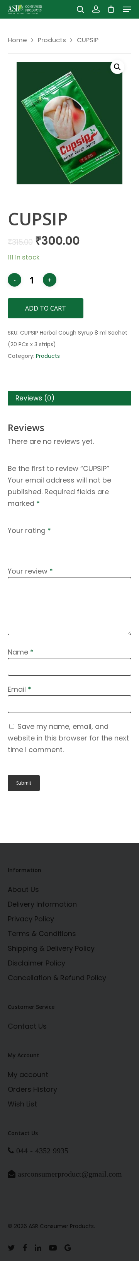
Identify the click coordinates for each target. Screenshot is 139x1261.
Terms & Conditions (42, 933)
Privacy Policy (31, 919)
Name (21, 652)
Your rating (29, 530)
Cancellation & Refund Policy (57, 978)
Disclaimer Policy (36, 963)
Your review (30, 571)
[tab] (69, 398)
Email (19, 689)
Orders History (32, 1089)
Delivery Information (42, 904)
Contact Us (27, 1026)
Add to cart (45, 308)
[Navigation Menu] (127, 9)
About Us (23, 889)
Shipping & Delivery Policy (51, 948)
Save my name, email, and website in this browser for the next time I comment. (68, 738)
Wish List (22, 1104)
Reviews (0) (34, 398)
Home (17, 40)
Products (52, 40)
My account (28, 1074)
